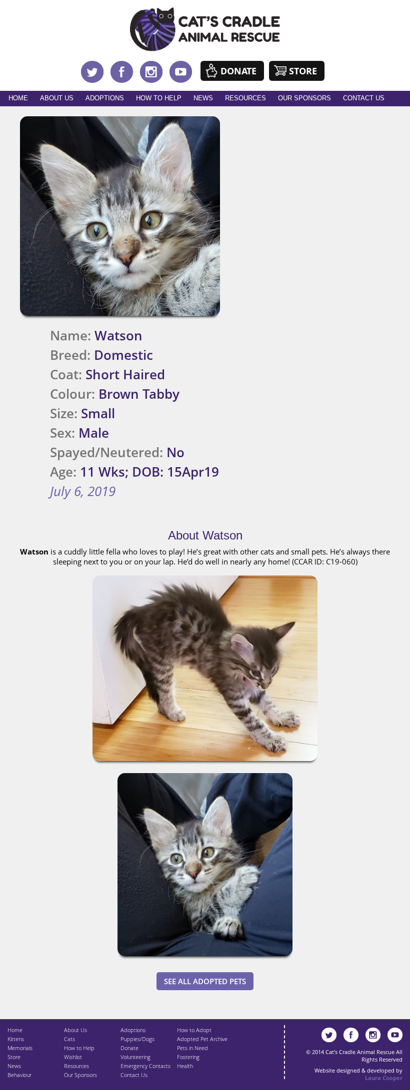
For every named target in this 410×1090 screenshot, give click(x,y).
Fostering (188, 1057)
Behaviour (20, 1075)
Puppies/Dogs (137, 1039)
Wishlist (73, 1057)
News (203, 98)
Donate (238, 71)
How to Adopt (194, 1030)
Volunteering (135, 1057)
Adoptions (105, 98)
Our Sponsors (304, 98)
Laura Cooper (383, 1078)
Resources (245, 98)
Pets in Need (192, 1048)
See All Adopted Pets (205, 981)
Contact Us (363, 98)
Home (18, 98)
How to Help (159, 98)
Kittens (16, 1039)
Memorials (20, 1048)
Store (303, 71)
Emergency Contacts (145, 1066)
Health (185, 1066)
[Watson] (205, 763)
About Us (57, 98)
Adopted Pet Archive (202, 1039)
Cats (69, 1039)
